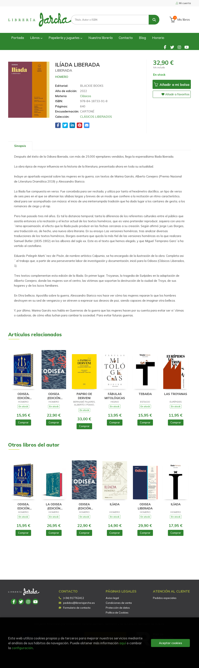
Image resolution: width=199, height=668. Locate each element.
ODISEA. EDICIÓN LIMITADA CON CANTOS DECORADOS (23, 396)
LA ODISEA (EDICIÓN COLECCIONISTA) (53, 506)
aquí (122, 643)
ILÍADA (115, 504)
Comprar (23, 422)
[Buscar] (154, 20)
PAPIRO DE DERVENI (84, 396)
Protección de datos (118, 607)
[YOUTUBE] (186, 47)
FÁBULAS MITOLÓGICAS (115, 396)
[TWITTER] (172, 47)
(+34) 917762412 (73, 598)
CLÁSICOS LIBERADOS (96, 117)
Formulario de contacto (77, 607)
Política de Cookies (117, 612)
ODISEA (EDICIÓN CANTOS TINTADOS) (53, 396)
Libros (35, 38)
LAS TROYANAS (175, 394)
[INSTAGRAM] (179, 47)
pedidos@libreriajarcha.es (79, 602)
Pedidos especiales (164, 598)
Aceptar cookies (170, 643)
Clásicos (85, 96)
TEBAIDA (145, 394)
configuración (22, 648)
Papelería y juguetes (64, 38)
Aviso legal (112, 598)
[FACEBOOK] (165, 47)
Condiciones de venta (119, 602)
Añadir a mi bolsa (174, 84)
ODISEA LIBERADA (145, 506)
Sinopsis (20, 146)
